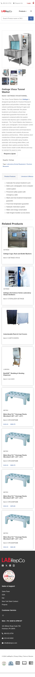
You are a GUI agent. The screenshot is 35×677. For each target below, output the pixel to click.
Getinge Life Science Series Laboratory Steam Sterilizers (17, 293)
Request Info (19, 3)
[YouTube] (14, 566)
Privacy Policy (18, 656)
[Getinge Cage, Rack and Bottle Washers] (17, 237)
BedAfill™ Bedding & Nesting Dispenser (13, 374)
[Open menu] (3, 615)
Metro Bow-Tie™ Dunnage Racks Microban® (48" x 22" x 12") (15, 497)
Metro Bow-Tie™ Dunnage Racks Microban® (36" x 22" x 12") (15, 456)
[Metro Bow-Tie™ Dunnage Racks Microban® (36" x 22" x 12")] (17, 439)
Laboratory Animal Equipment (16, 164)
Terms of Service (28, 656)
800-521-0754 (7, 3)
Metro (5, 410)
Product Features (9, 176)
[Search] (31, 18)
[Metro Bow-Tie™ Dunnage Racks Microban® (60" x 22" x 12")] (17, 521)
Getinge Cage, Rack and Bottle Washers (17, 254)
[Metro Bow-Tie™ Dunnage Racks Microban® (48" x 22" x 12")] (17, 480)
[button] (31, 11)
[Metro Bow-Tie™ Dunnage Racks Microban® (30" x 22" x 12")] (17, 398)
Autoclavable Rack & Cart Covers (15, 334)
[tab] (10, 176)
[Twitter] (6, 566)
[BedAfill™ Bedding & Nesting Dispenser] (17, 357)
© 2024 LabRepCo (7, 656)
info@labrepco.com (10, 643)
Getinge (25, 99)
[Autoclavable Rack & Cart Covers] (17, 317)
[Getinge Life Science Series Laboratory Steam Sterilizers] (17, 276)
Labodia (6, 369)
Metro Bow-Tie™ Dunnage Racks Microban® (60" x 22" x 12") (15, 538)
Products (22, 11)
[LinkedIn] (10, 566)
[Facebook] (3, 566)
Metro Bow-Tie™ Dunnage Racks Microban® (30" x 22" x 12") (15, 415)
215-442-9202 (8, 638)
